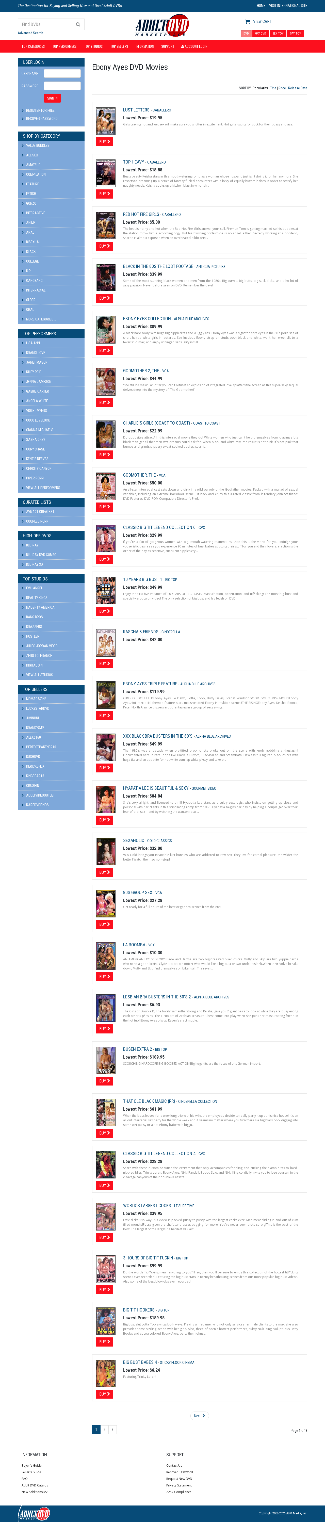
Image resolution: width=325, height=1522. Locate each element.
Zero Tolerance (38, 656)
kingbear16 (34, 776)
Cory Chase (35, 449)
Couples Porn (36, 521)
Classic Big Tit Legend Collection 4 (160, 1153)
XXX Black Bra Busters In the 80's (158, 736)
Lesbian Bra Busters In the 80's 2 (157, 996)
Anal (29, 232)
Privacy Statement (179, 1485)
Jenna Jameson (38, 382)
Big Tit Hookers (139, 1310)
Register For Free (40, 110)
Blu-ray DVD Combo (40, 555)
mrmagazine (35, 699)
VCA (165, 371)
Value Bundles (37, 145)
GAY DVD (260, 33)
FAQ (25, 1479)
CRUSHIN (32, 786)
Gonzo (30, 203)
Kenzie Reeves (36, 459)
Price (282, 88)
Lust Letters (137, 109)
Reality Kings (36, 598)
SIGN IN (52, 98)
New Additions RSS (35, 1492)
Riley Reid (33, 372)
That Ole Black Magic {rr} (149, 1101)
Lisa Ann (32, 343)
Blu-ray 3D (34, 564)
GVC (202, 527)
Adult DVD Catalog (35, 1485)
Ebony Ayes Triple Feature (150, 683)
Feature (32, 184)
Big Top (171, 579)
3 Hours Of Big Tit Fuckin (148, 1257)
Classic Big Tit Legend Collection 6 (160, 527)
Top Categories (33, 46)
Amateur (33, 165)
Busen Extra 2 (138, 1049)
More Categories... (40, 319)
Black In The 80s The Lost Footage (158, 266)
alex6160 (33, 737)
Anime (30, 223)
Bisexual (32, 242)
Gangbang (34, 281)
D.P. (28, 271)
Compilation (35, 174)
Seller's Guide (31, 1472)
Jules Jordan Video (41, 646)
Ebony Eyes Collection (147, 318)
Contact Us (174, 1465)
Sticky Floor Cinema (177, 1362)
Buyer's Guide (32, 1465)
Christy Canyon (38, 468)
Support (167, 46)
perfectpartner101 (41, 747)
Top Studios (93, 46)
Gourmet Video (204, 788)
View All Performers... (43, 488)
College (32, 261)
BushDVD (32, 757)
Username (30, 74)
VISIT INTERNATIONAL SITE (288, 6)
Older (30, 300)
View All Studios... (40, 675)
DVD (246, 33)
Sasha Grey (35, 440)
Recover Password (42, 119)
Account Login (195, 46)
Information (145, 46)
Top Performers (64, 46)
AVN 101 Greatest (39, 512)
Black (30, 252)
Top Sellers (119, 46)
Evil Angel (34, 588)
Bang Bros (34, 617)
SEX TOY (278, 33)
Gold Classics (159, 840)
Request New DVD (179, 1479)
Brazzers (33, 627)
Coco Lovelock (37, 420)
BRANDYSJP (34, 728)
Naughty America (40, 607)
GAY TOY (295, 33)
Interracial (35, 290)
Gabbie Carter (37, 391)
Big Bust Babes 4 (140, 1362)
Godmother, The (140, 475)
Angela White (36, 401)
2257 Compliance (178, 1492)
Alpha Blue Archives (191, 319)
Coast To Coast (206, 423)
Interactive (35, 213)
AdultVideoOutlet (40, 795)
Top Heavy (134, 162)
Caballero (162, 110)
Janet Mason (36, 362)
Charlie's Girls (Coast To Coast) (157, 423)
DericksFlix (34, 766)
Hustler (32, 636)
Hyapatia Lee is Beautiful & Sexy (156, 788)
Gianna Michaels (39, 430)
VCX (151, 945)
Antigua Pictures (210, 266)
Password (30, 86)
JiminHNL (32, 718)
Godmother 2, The (141, 370)
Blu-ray (31, 545)
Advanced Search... (31, 33)
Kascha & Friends (141, 631)
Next (197, 1416)
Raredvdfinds (37, 805)
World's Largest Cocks (147, 1205)
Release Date (297, 88)
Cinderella (170, 632)
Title (273, 88)
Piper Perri (34, 478)
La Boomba (134, 944)
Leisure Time (184, 1206)
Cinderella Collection (197, 1101)
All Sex (31, 155)
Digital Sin (34, 665)
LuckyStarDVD (37, 708)
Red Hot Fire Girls (141, 214)
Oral (29, 309)
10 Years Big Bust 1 (143, 579)
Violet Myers (36, 411)
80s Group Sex (138, 892)
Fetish (30, 194)
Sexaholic (134, 840)
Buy (103, 141)
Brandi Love (35, 353)
